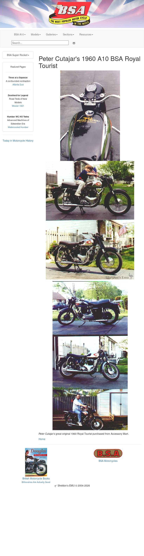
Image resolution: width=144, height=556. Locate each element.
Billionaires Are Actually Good (36, 481)
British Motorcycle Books (36, 478)
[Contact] (73, 43)
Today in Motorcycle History (18, 140)
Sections (67, 34)
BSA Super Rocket (17, 55)
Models (35, 34)
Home (42, 439)
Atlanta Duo (18, 84)
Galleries (51, 34)
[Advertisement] (72, 512)
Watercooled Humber (18, 127)
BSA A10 (19, 34)
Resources (85, 34)
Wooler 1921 (18, 105)
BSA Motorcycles (108, 461)
